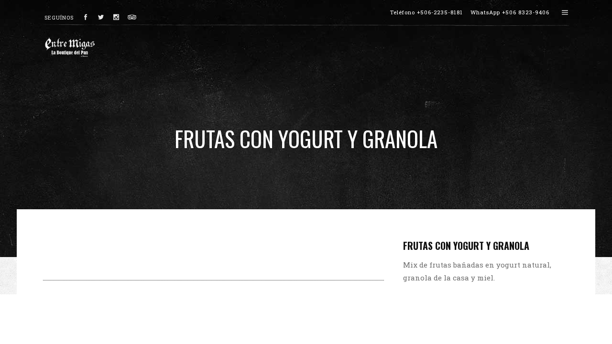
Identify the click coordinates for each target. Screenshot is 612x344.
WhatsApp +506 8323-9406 (509, 12)
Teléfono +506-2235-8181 (426, 12)
